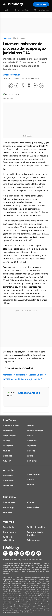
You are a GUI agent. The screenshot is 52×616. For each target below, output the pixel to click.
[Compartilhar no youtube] (38, 553)
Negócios (7, 38)
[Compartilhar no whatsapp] (10, 85)
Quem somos (9, 532)
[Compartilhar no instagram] (5, 553)
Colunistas (32, 461)
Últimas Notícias (21, 10)
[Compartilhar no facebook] (17, 85)
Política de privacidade (9, 538)
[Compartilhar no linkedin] (29, 85)
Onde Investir (9, 435)
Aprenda (8, 470)
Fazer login (8, 527)
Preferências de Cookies (35, 533)
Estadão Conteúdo (11, 74)
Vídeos (30, 502)
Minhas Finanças (35, 430)
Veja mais (9, 521)
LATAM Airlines (10, 379)
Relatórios (8, 475)
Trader (30, 425)
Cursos (30, 479)
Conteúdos (8, 480)
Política (6, 440)
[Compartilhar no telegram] (35, 85)
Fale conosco (33, 540)
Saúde (30, 455)
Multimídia (9, 497)
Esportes (31, 445)
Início (6, 10)
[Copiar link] (41, 85)
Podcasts (7, 512)
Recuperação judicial (30, 379)
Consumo (32, 440)
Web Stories (33, 507)
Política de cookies (36, 527)
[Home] (15, 4)
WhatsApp (8, 507)
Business (7, 455)
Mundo (6, 450)
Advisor (7, 461)
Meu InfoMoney (41, 10)
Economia (8, 445)
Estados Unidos (36, 374)
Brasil (30, 435)
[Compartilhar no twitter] (23, 85)
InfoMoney (9, 420)
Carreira (31, 450)
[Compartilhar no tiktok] (33, 553)
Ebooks (30, 484)
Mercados (7, 374)
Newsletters (41, 4)
